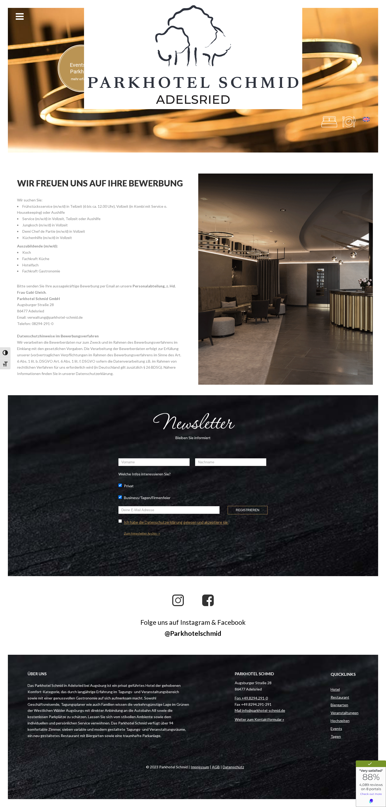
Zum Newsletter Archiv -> (142, 533)
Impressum (200, 767)
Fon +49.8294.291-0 (251, 698)
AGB (216, 767)
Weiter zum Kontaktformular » (259, 719)
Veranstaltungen (344, 712)
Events (336, 728)
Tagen (336, 736)
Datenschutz (233, 767)
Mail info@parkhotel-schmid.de (260, 710)
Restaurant (340, 697)
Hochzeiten (340, 720)
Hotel (335, 689)
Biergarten (339, 705)
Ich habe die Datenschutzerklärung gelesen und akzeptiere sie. (176, 522)
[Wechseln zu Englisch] (366, 119)
